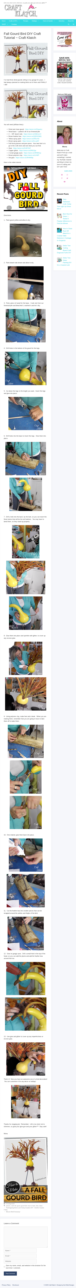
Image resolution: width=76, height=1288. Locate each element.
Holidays (34, 21)
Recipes (25, 21)
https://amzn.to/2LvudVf (30, 141)
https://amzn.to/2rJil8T (31, 155)
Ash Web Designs (68, 1285)
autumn (8, 1205)
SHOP (4, 24)
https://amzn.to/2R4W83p (24, 158)
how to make (31, 1205)
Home (3, 21)
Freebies (14, 24)
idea (37, 1205)
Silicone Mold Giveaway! (13, 1211)
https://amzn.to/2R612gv (27, 150)
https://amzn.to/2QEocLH (32, 134)
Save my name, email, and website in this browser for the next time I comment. (26, 1267)
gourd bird (24, 1205)
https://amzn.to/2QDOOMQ (32, 136)
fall (15, 1205)
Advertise (61, 21)
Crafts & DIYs (13, 21)
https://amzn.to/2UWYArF (22, 148)
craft (12, 1205)
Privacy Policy (6, 1285)
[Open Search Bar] (68, 24)
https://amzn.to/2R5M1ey (32, 153)
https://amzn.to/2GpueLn (33, 129)
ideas (40, 1205)
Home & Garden (48, 21)
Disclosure (15, 1285)
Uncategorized (10, 1203)
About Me (71, 21)
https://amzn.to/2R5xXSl (30, 139)
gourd (18, 1205)
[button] (73, 24)
